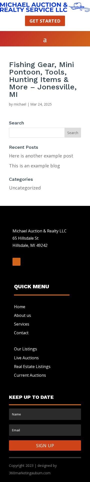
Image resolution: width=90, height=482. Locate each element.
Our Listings (25, 349)
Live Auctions (26, 358)
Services (21, 324)
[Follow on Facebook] (16, 262)
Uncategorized (25, 188)
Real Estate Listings (32, 366)
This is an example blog (34, 166)
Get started (45, 21)
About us (22, 315)
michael (20, 104)
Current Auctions (30, 375)
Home (19, 306)
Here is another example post (41, 156)
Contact (21, 332)
